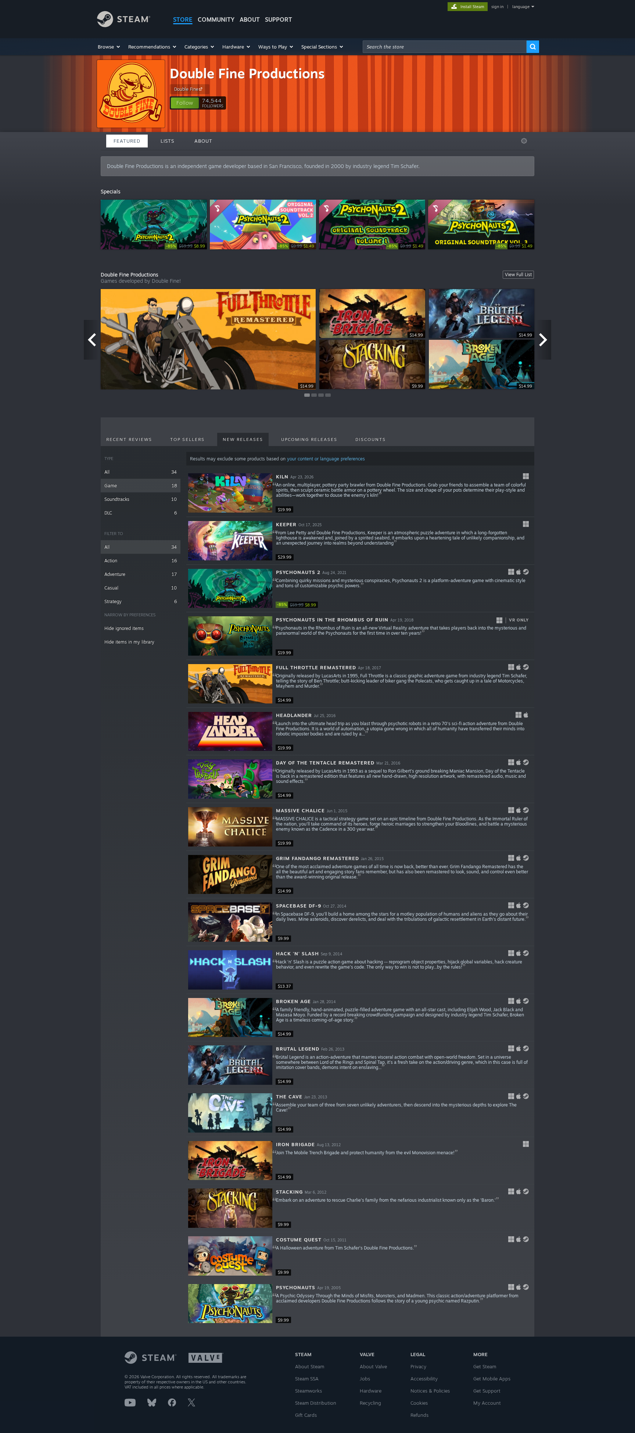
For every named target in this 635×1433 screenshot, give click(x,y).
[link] (186, 246)
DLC (140, 513)
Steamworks (308, 1391)
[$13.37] (230, 970)
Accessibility (424, 1379)
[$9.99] (230, 922)
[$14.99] (230, 683)
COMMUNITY (216, 19)
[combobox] (445, 46)
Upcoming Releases (309, 439)
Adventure (140, 574)
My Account (487, 1403)
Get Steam (484, 1366)
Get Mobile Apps (491, 1379)
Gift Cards (306, 1415)
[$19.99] (230, 493)
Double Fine (186, 89)
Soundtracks (140, 499)
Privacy (418, 1366)
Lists (167, 141)
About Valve (373, 1366)
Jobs (365, 1379)
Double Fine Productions (247, 73)
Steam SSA (307, 1379)
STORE (183, 19)
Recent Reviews (129, 439)
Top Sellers (187, 439)
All (140, 472)
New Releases (243, 439)
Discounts (370, 439)
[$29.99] (230, 540)
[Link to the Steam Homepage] (123, 25)
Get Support (487, 1391)
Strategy (140, 601)
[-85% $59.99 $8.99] (230, 588)
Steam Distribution (315, 1403)
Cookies (419, 1403)
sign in (497, 6)
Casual (140, 588)
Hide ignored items (124, 628)
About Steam (309, 1366)
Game (140, 485)
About (250, 19)
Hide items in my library (129, 642)
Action (140, 560)
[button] (109, 46)
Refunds (419, 1415)
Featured (127, 141)
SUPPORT (278, 19)
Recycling (370, 1403)
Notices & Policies (430, 1391)
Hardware (370, 1391)
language (521, 6)
